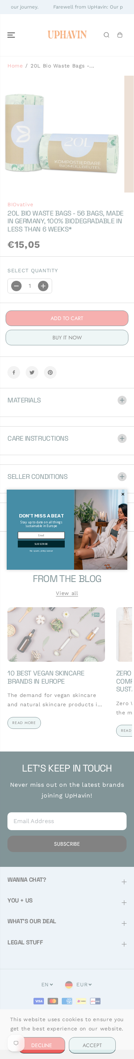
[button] (41, 543)
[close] (122, 494)
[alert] (67, 530)
